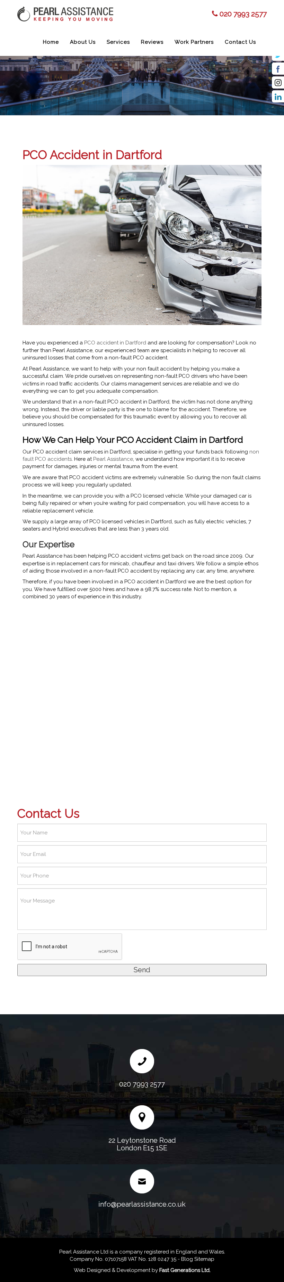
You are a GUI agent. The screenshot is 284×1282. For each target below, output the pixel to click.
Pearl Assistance (113, 459)
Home (51, 42)
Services (118, 42)
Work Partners (194, 42)
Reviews (152, 42)
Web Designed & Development (112, 1270)
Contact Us (240, 42)
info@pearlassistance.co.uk (142, 1204)
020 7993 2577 (243, 13)
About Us (83, 42)
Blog (187, 1259)
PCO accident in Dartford (115, 343)
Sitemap (204, 1259)
